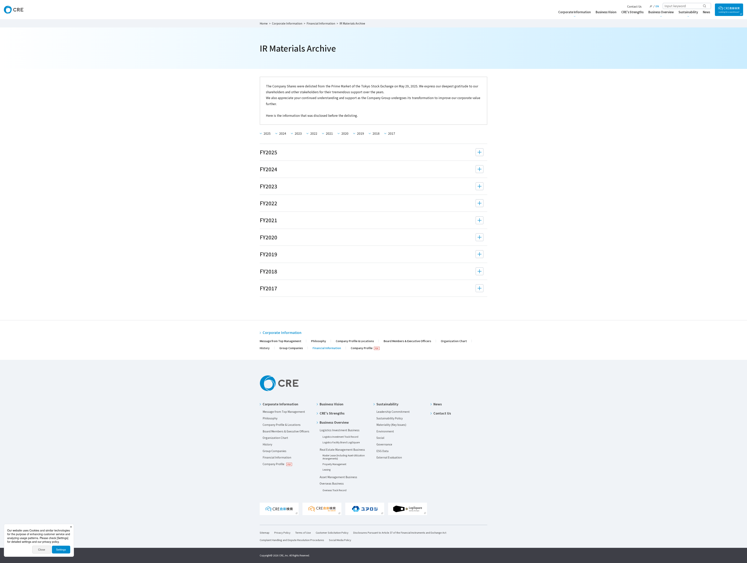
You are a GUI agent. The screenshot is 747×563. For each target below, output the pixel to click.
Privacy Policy (282, 532)
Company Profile (362, 348)
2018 (376, 133)
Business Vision (331, 404)
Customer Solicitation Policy (332, 532)
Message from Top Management (280, 341)
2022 (313, 133)
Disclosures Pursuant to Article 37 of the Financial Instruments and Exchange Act (399, 532)
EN (657, 6)
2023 (298, 133)
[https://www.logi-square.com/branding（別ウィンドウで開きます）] (407, 509)
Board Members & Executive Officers (407, 341)
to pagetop (735, 381)
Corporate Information (287, 23)
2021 (329, 133)
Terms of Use (303, 532)
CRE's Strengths (332, 413)
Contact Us (634, 6)
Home (264, 23)
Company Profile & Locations (355, 341)
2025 (267, 133)
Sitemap (264, 532)
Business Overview (334, 422)
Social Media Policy (340, 540)
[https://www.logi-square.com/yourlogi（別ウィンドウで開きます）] (364, 509)
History (265, 348)
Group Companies (291, 348)
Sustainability (387, 404)
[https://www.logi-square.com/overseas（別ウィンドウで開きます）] (321, 509)
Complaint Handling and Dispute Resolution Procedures (292, 540)
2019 (360, 133)
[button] (373, 155)
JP (650, 6)
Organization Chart (454, 341)
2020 (344, 133)
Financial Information (321, 23)
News (437, 404)
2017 (391, 133)
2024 (282, 133)
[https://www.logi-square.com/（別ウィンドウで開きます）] (729, 10)
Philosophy (318, 341)
